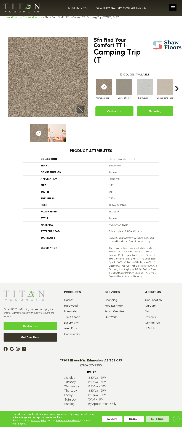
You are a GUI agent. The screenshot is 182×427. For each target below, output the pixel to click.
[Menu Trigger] (172, 7)
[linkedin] (24, 349)
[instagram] (18, 349)
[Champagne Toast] (165, 87)
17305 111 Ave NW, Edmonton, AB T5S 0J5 (120, 8)
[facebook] (6, 349)
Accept (112, 418)
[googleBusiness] (12, 349)
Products (37, 17)
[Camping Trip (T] (104, 87)
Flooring (16, 17)
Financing (155, 111)
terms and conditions (68, 420)
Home (7, 17)
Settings (157, 418)
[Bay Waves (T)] (145, 87)
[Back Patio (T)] (124, 87)
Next (86, 131)
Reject (134, 418)
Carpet (27, 17)
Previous (9, 131)
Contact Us (114, 111)
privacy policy (38, 420)
